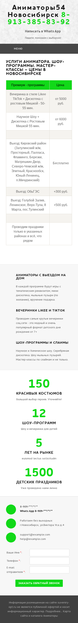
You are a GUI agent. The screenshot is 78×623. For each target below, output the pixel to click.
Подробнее (53, 611)
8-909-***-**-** (29, 506)
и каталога (35, 615)
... (61, 611)
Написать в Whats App (43, 31)
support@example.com (35, 534)
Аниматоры (50, 615)
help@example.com (33, 539)
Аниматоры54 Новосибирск (39, 15)
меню (18, 48)
